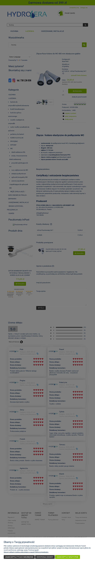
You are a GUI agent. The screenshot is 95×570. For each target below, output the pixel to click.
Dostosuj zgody (45, 557)
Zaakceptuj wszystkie (67, 557)
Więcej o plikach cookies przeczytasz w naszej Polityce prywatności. (26, 552)
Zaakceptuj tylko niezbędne (19, 557)
